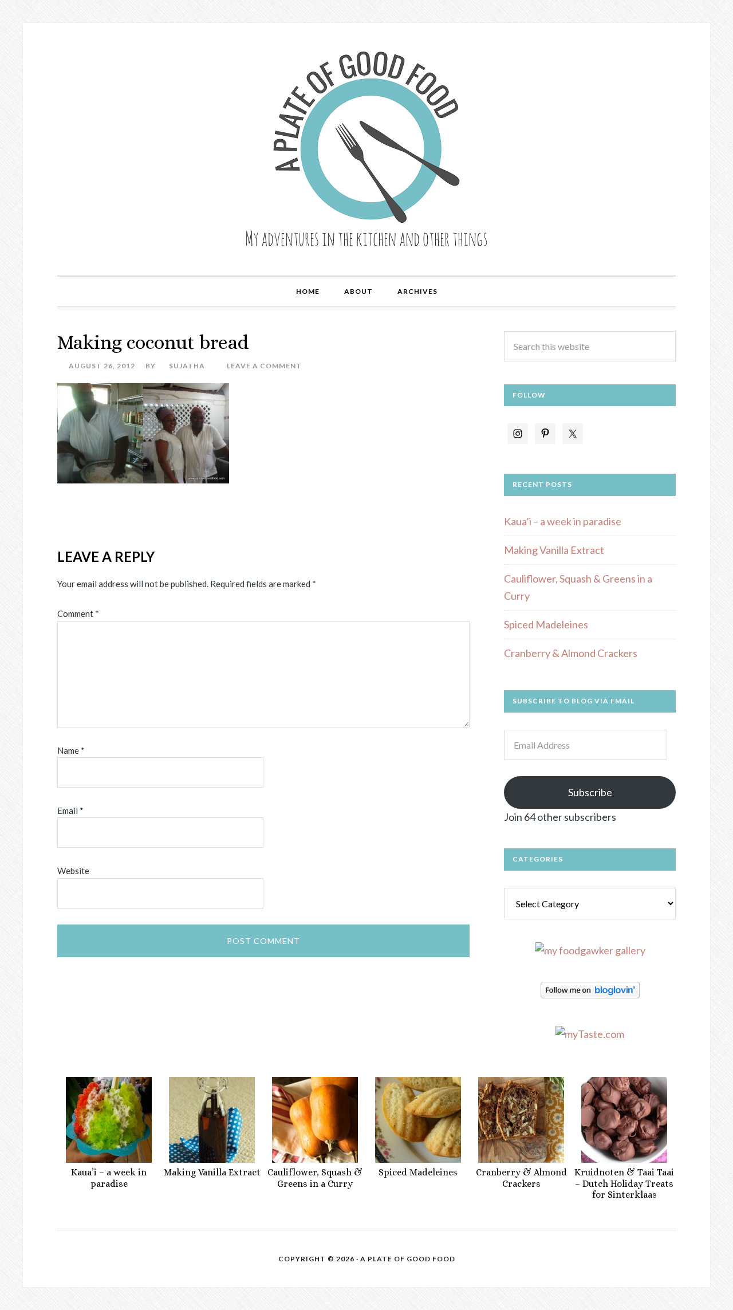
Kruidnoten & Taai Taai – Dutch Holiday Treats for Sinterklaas (624, 1183)
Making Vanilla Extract (554, 550)
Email (70, 810)
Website (73, 871)
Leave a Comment (264, 365)
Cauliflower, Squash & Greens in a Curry (314, 1178)
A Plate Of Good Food (407, 1258)
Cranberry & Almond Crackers (570, 653)
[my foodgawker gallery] (590, 950)
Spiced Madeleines (546, 624)
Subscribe (590, 792)
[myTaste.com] (589, 1034)
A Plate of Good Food (366, 149)
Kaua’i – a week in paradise (562, 521)
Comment (78, 613)
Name (71, 750)
